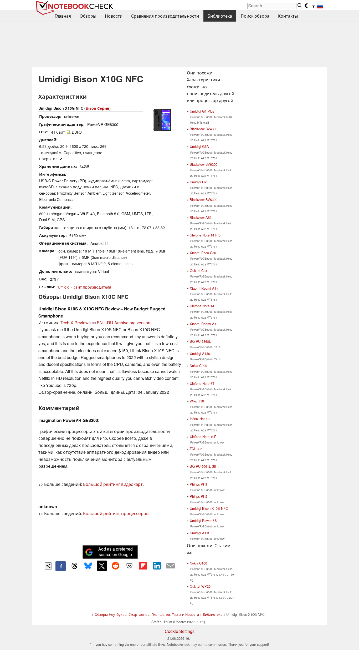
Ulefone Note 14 (202, 305)
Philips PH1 (198, 484)
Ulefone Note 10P (203, 436)
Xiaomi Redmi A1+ (204, 288)
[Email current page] (171, 566)
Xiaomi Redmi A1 (203, 323)
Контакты (288, 16)
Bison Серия (97, 108)
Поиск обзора (255, 16)
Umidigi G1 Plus (202, 111)
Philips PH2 (198, 496)
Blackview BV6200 (203, 164)
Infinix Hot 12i (200, 418)
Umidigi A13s (200, 353)
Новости (113, 16)
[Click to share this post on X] (102, 566)
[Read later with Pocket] (129, 566)
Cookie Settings (179, 631)
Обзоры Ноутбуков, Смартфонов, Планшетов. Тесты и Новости (147, 614)
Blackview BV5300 (203, 199)
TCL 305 (196, 448)
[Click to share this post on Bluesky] (88, 566)
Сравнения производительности (165, 16)
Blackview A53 (201, 217)
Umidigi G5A (199, 146)
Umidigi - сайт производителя (84, 287)
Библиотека (220, 16)
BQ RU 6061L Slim (204, 466)
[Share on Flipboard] (143, 566)
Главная (63, 16)
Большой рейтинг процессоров (115, 513)
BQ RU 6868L (200, 341)
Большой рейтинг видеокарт (113, 484)
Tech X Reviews (75, 323)
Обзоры (88, 16)
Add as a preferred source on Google (115, 551)
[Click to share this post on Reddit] (116, 566)
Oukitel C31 (198, 270)
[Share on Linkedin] (157, 566)
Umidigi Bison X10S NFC (209, 508)
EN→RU (105, 323)
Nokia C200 (198, 365)
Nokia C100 (198, 563)
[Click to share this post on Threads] (74, 566)
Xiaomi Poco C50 (203, 252)
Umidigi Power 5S (203, 520)
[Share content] (48, 566)
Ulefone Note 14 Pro (205, 235)
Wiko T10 (197, 401)
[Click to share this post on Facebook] (60, 566)
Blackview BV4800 (203, 128)
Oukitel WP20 (200, 586)
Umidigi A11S (200, 532)
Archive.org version (132, 323)
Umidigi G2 (198, 181)
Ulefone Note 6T (202, 383)
